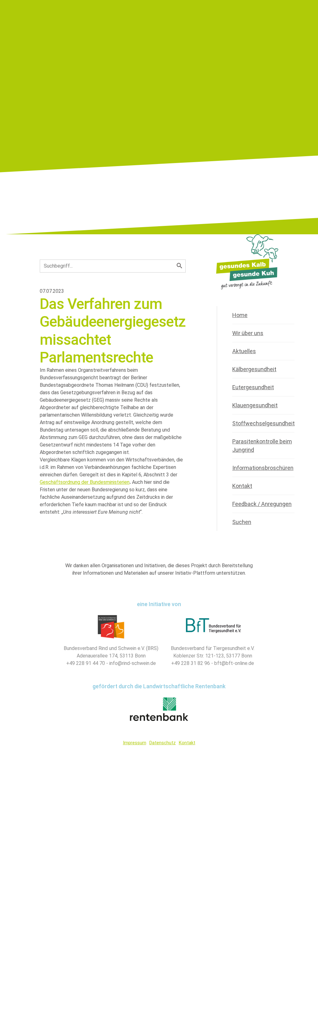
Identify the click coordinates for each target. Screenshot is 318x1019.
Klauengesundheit (255, 405)
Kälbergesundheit (254, 369)
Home (240, 315)
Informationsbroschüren (262, 468)
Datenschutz (162, 743)
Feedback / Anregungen (262, 504)
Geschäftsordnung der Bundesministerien (84, 482)
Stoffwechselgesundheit (263, 423)
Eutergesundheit (253, 387)
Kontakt (242, 486)
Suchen (241, 522)
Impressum (134, 743)
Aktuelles (244, 351)
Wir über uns (247, 333)
